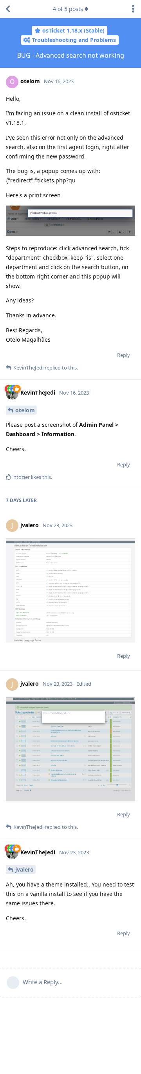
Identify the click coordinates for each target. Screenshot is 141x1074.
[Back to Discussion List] (8, 9)
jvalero (24, 869)
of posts (68, 9)
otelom (25, 410)
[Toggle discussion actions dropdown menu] (133, 9)
